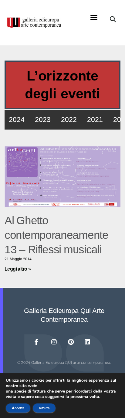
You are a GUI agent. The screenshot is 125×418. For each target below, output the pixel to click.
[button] (94, 17)
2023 (43, 119)
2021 (95, 119)
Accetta (18, 408)
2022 (69, 119)
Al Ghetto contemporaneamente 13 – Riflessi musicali (56, 235)
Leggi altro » (18, 269)
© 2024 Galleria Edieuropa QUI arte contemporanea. (64, 362)
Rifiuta (44, 408)
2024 (17, 119)
